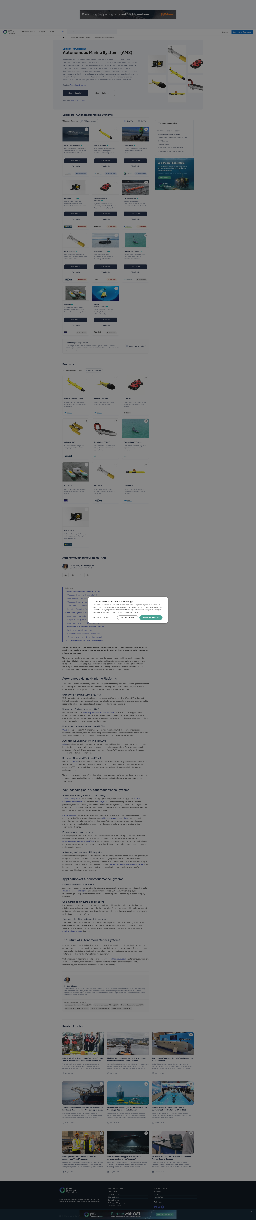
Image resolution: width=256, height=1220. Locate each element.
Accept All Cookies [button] (151, 617)
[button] (101, 617)
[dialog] (128, 610)
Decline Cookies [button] (127, 617)
